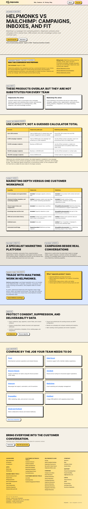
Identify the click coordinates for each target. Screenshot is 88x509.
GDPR (65, 481)
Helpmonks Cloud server (50, 464)
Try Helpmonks (11, 334)
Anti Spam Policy (68, 485)
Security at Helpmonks (69, 487)
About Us (66, 460)
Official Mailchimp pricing (63, 68)
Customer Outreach (30, 461)
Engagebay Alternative (50, 487)
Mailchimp (50, 383)
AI (43, 2)
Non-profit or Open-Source (51, 466)
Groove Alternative (49, 478)
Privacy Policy (67, 483)
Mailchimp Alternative (50, 485)
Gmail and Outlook (15, 409)
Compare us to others (49, 472)
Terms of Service (68, 479)
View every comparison (14, 419)
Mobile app (8, 469)
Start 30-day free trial (22, 444)
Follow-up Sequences (30, 465)
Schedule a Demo (68, 464)
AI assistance (9, 464)
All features (8, 462)
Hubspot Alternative (49, 489)
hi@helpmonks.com (68, 474)
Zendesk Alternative (49, 476)
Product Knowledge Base (69, 471)
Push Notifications (30, 473)
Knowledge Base (29, 479)
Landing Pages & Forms (31, 471)
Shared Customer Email (11, 475)
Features (39, 2)
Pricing (47, 2)
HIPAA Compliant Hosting (50, 462)
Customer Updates (30, 463)
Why (35, 2)
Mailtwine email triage (12, 282)
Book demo (23, 39)
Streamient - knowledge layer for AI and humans (18, 499)
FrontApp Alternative (49, 480)
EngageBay (12, 396)
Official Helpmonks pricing (63, 72)
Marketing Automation (31, 469)
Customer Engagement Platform (33, 481)
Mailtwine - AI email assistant (14, 502)
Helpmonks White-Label (50, 467)
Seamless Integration (11, 487)
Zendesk (50, 371)
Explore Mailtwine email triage (15, 297)
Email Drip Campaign (30, 467)
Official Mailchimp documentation (65, 70)
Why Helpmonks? (10, 460)
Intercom (11, 383)
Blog (51, 2)
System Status (67, 466)
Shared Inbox (9, 477)
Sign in (70, 2)
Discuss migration (23, 334)
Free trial (78, 2)
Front (10, 358)
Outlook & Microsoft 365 (11, 489)
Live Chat (28, 478)
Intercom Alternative (49, 484)
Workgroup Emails (10, 479)
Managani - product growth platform (15, 501)
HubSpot (50, 396)
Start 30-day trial (12, 39)
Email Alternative (49, 474)
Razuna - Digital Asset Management (15, 498)
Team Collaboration (10, 485)
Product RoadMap (68, 472)
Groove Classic (13, 371)
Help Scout (51, 358)
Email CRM (8, 483)
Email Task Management (11, 481)
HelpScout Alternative (50, 482)
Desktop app (9, 471)
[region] (44, 142)
